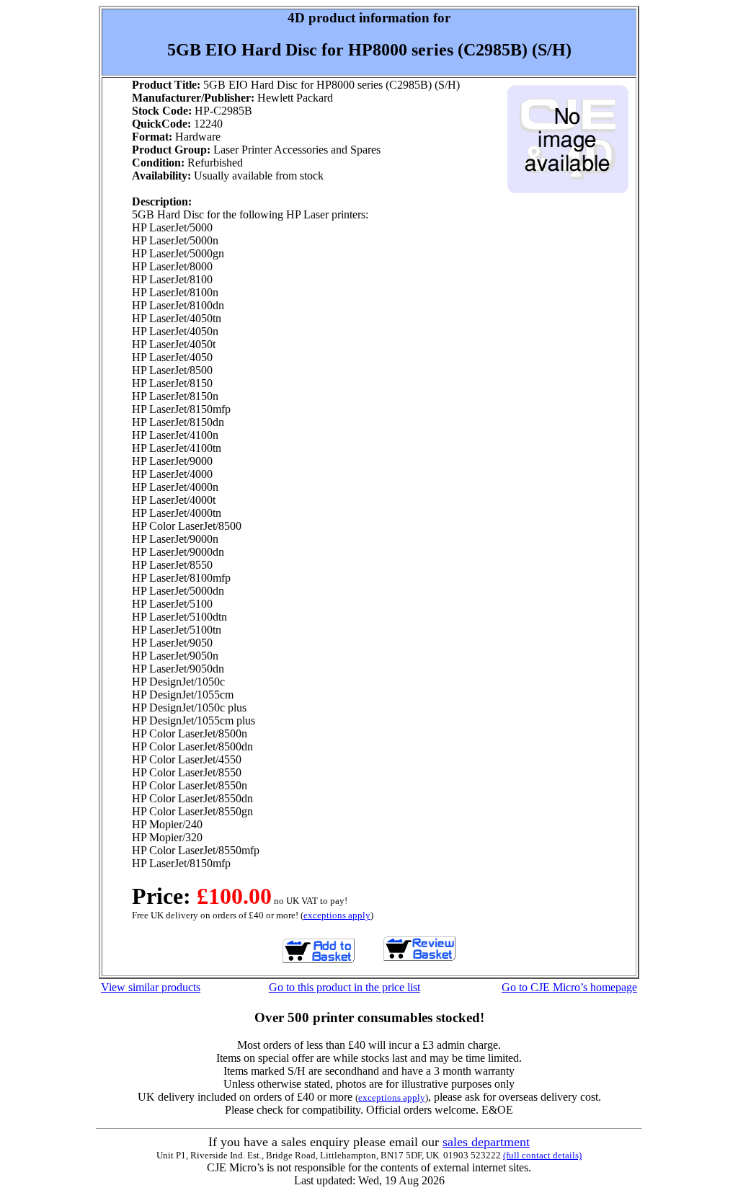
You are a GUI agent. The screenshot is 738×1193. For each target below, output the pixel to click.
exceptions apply (336, 915)
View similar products (150, 987)
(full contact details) (542, 1155)
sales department (486, 1142)
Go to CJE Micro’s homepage (569, 987)
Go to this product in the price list (344, 987)
